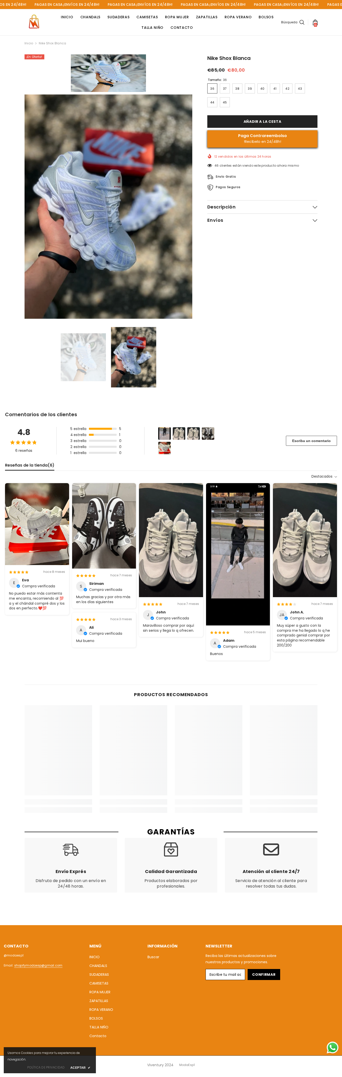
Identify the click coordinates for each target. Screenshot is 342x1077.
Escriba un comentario (311, 441)
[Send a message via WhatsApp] (332, 1047)
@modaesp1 (14, 955)
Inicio (29, 43)
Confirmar (263, 974)
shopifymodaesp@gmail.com (38, 965)
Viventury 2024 (160, 1064)
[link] (58, 802)
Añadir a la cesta (262, 121)
